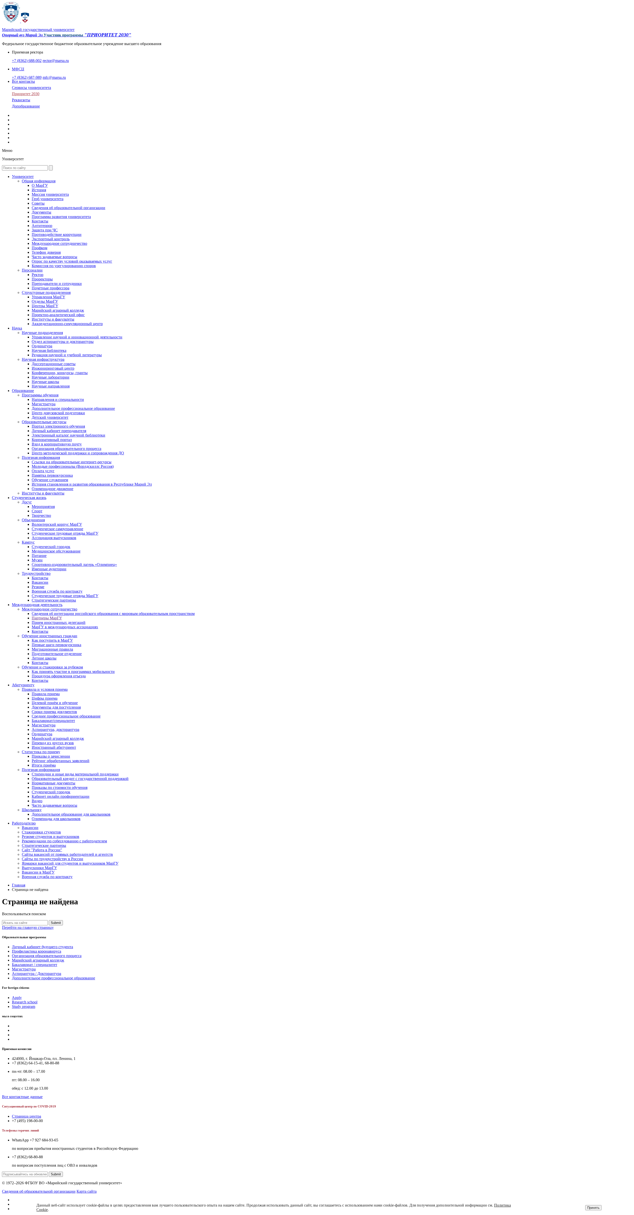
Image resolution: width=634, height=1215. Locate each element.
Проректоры (42, 279)
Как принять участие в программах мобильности (73, 671)
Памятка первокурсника (52, 475)
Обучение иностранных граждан (49, 636)
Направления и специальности (58, 399)
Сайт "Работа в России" (42, 850)
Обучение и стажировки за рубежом (52, 667)
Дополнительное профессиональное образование (73, 408)
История (39, 190)
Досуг (27, 502)
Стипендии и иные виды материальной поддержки (75, 774)
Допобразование (26, 106)
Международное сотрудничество (59, 243)
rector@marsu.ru (56, 60)
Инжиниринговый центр (53, 368)
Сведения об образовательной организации (68, 208)
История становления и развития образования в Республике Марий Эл (92, 484)
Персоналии (32, 270)
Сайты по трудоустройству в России (52, 859)
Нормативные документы (53, 783)
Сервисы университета (31, 87)
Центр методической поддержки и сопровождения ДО (78, 453)
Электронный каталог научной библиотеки (68, 435)
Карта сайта (87, 1191)
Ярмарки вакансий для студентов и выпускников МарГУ (70, 863)
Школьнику (32, 810)
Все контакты (23, 81)
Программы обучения (40, 395)
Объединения (33, 520)
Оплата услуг (43, 471)
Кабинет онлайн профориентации (60, 796)
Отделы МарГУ (45, 301)
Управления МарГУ (48, 297)
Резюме (38, 587)
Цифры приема (44, 698)
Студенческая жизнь (29, 498)
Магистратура (43, 404)
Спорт (37, 511)
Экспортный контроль (51, 239)
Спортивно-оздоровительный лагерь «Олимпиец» (74, 564)
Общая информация (38, 181)
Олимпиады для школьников (56, 819)
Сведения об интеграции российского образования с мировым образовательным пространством (113, 613)
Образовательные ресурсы (44, 422)
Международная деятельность (37, 605)
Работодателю (24, 823)
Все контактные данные (22, 1097)
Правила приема (46, 694)
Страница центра (26, 1116)
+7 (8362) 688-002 (27, 60)
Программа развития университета (61, 217)
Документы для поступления (56, 707)
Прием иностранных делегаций (58, 622)
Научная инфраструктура (43, 359)
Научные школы (45, 382)
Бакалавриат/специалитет (53, 720)
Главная (18, 885)
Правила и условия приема (45, 689)
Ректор (37, 275)
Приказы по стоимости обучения (59, 787)
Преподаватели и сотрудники (57, 283)
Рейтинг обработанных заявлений (60, 761)
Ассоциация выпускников (54, 538)
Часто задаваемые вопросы (54, 257)
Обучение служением (50, 480)
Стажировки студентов (41, 832)
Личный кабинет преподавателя (59, 431)
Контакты (40, 221)
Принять (593, 1208)
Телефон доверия (46, 252)
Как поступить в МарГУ (52, 640)
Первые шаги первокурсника (56, 645)
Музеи (37, 560)
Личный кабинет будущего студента (42, 947)
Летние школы (44, 658)
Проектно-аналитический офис (58, 315)
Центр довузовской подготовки (58, 413)
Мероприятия (43, 506)
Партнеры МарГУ (47, 618)
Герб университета (47, 199)
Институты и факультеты (53, 319)
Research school (24, 1002)
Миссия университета (50, 194)
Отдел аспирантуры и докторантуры (63, 341)
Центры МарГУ (45, 306)
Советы (38, 203)
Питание (39, 555)
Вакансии (40, 582)
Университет (23, 176)
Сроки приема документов (54, 712)
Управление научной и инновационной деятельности (77, 337)
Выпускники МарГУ (39, 868)
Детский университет (50, 417)
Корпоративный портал (52, 440)
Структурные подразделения (46, 292)
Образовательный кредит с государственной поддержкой (80, 778)
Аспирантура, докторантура (55, 729)
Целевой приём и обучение (55, 703)
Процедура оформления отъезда (59, 676)
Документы (41, 212)
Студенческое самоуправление (57, 529)
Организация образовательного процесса (66, 448)
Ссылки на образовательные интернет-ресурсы (71, 462)
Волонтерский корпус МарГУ (57, 524)
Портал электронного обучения (58, 426)
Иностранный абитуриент (54, 747)
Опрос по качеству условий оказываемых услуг (72, 261)
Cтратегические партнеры (54, 600)
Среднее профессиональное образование (66, 716)
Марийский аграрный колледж (58, 310)
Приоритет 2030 (25, 94)
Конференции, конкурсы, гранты (60, 373)
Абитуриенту (23, 685)
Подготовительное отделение (57, 654)
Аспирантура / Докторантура (36, 973)
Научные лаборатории (50, 377)
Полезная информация (41, 457)
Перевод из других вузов (53, 743)
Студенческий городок (51, 547)
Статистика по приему (41, 752)
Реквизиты (21, 100)
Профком (39, 248)
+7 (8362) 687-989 (27, 77)
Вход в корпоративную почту (57, 444)
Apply (17, 997)
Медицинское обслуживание (56, 551)
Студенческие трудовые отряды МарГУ (65, 533)
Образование (23, 390)
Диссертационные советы (54, 364)
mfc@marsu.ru (54, 77)
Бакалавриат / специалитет (34, 965)
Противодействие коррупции (56, 234)
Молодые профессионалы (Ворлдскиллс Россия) (73, 466)
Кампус (28, 542)
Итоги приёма (44, 765)
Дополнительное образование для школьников (71, 814)
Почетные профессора (50, 288)
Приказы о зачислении (51, 756)
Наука (17, 328)
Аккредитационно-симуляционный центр (67, 324)
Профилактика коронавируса (36, 951)
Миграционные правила (52, 649)
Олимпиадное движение (52, 489)
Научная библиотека (49, 350)
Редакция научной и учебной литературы (67, 355)
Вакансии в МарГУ (38, 872)
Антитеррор (42, 225)
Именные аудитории (49, 569)
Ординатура (42, 346)
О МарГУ (40, 185)
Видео (37, 801)
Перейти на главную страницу (28, 927)
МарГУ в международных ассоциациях (65, 627)
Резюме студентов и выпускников (50, 836)
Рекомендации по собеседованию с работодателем (64, 841)
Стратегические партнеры (44, 845)
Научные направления (51, 386)
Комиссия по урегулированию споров (64, 266)
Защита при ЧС (45, 230)
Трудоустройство (36, 573)
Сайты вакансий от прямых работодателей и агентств (67, 854)
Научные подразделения (42, 333)
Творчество (41, 515)
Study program (23, 1006)
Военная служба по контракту (57, 591)
